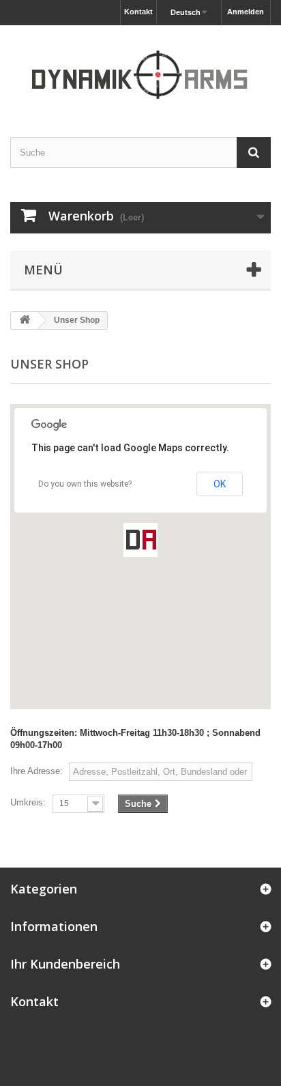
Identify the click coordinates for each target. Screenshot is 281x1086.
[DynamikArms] (140, 69)
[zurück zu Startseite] (25, 320)
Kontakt (138, 12)
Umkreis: (28, 802)
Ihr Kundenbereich (65, 964)
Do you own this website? (85, 484)
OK (219, 483)
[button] (140, 539)
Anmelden (245, 12)
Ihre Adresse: (36, 771)
